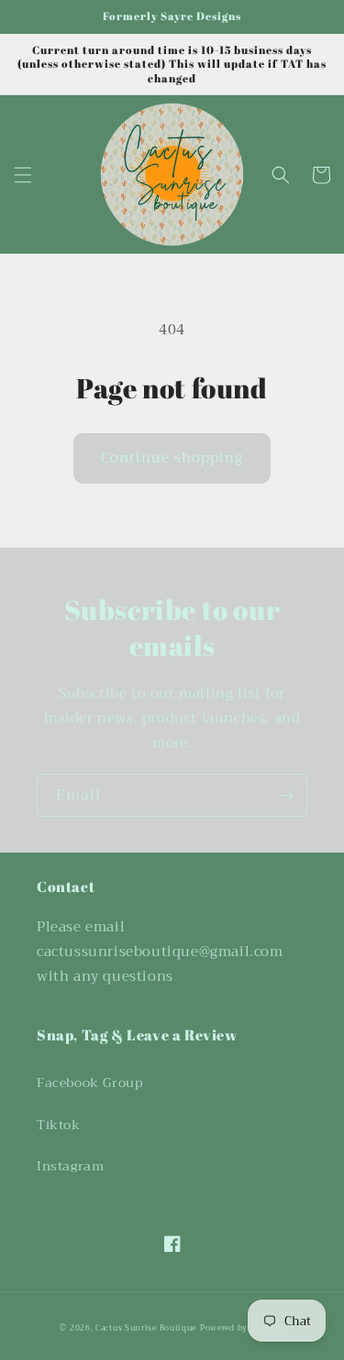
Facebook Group (89, 1082)
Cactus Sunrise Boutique (145, 1328)
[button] (23, 175)
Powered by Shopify (242, 1328)
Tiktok (59, 1125)
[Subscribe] (286, 795)
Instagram (70, 1166)
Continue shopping (172, 458)
